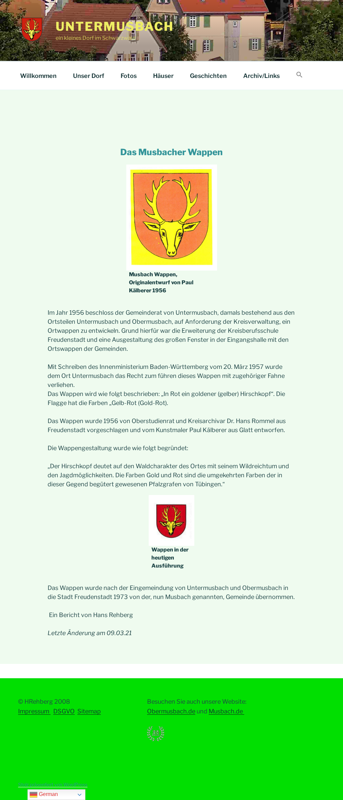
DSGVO (64, 711)
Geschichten (208, 75)
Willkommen (38, 75)
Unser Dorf (88, 75)
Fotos (129, 75)
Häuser (163, 75)
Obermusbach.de (171, 711)
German (48, 794)
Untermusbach (115, 26)
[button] (299, 75)
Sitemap (89, 711)
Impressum (34, 711)
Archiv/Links (261, 75)
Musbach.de (226, 711)
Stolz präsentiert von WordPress (52, 784)
